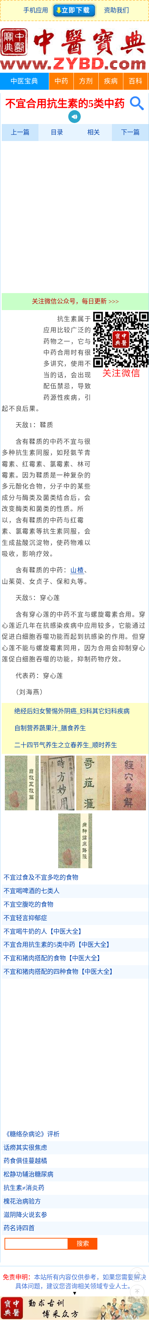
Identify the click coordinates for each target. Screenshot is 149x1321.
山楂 (77, 570)
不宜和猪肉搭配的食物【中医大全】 (53, 958)
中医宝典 (24, 81)
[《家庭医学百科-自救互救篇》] (22, 808)
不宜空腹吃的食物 (28, 904)
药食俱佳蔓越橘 (25, 1160)
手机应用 (37, 10)
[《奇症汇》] (93, 808)
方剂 (86, 81)
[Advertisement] (74, 216)
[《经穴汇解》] (129, 808)
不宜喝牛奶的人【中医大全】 (44, 931)
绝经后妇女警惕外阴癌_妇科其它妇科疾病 (72, 711)
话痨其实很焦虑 (25, 1147)
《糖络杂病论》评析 (31, 1134)
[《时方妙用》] (57, 808)
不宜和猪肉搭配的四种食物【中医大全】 (59, 971)
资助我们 (116, 10)
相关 (93, 132)
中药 (61, 81)
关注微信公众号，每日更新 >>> (75, 301)
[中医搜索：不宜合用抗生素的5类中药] (134, 103)
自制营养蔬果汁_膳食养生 (50, 728)
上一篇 (20, 132)
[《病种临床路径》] (75, 866)
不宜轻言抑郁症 (25, 918)
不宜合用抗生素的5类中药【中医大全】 (58, 944)
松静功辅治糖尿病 (28, 1174)
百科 (135, 81)
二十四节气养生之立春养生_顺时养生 (65, 745)
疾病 (111, 81)
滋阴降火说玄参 (25, 1215)
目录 (57, 132)
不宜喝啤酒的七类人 (31, 891)
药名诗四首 (19, 1228)
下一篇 (130, 132)
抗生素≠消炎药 (23, 1188)
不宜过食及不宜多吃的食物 (40, 877)
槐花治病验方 (22, 1201)
